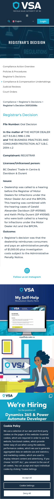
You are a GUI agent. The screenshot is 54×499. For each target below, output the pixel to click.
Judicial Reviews (12, 86)
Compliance (9, 101)
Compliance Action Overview (19, 66)
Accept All (27, 477)
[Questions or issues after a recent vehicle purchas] (27, 311)
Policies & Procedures (15, 71)
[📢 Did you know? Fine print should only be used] (27, 365)
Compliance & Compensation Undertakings (27, 81)
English (18, 21)
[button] (27, 15)
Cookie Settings (27, 485)
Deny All (27, 493)
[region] (27, 460)
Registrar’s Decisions (14, 76)
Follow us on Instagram (27, 277)
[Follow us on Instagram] (27, 270)
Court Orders (10, 91)
